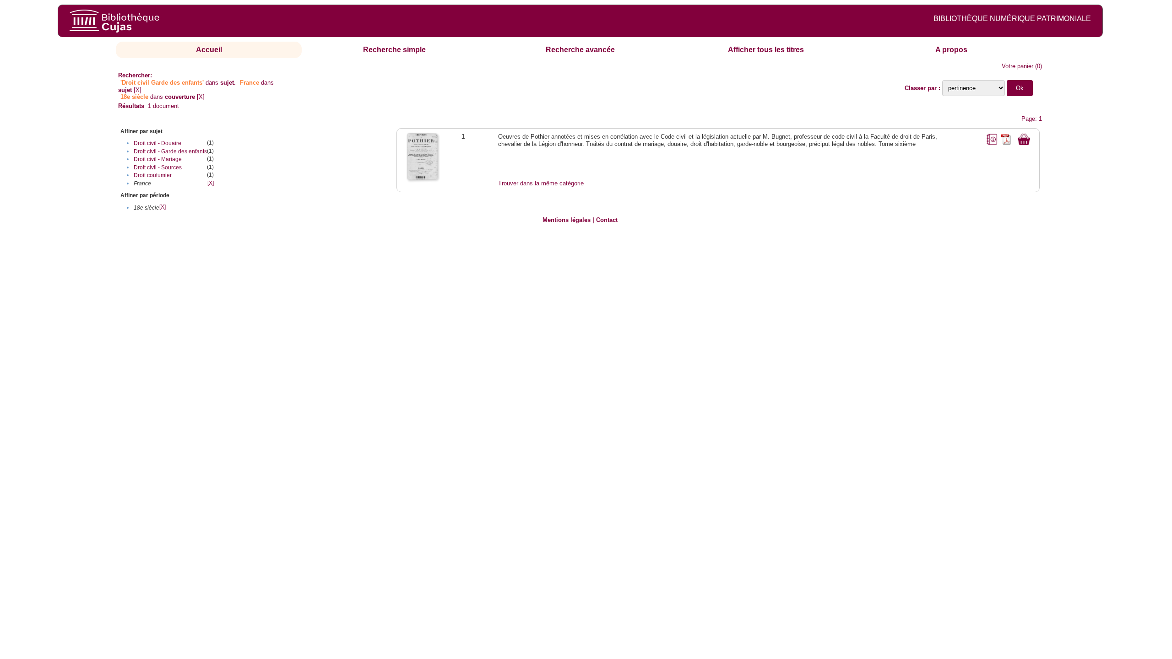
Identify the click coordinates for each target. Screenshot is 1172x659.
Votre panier (1017, 66)
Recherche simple (394, 50)
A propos (951, 50)
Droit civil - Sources (158, 167)
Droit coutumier (153, 175)
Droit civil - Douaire (157, 143)
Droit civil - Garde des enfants (170, 151)
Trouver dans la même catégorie (541, 183)
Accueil (209, 50)
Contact (607, 219)
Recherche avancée (580, 50)
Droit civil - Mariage (158, 159)
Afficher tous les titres (766, 50)
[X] (137, 89)
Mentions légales (567, 219)
